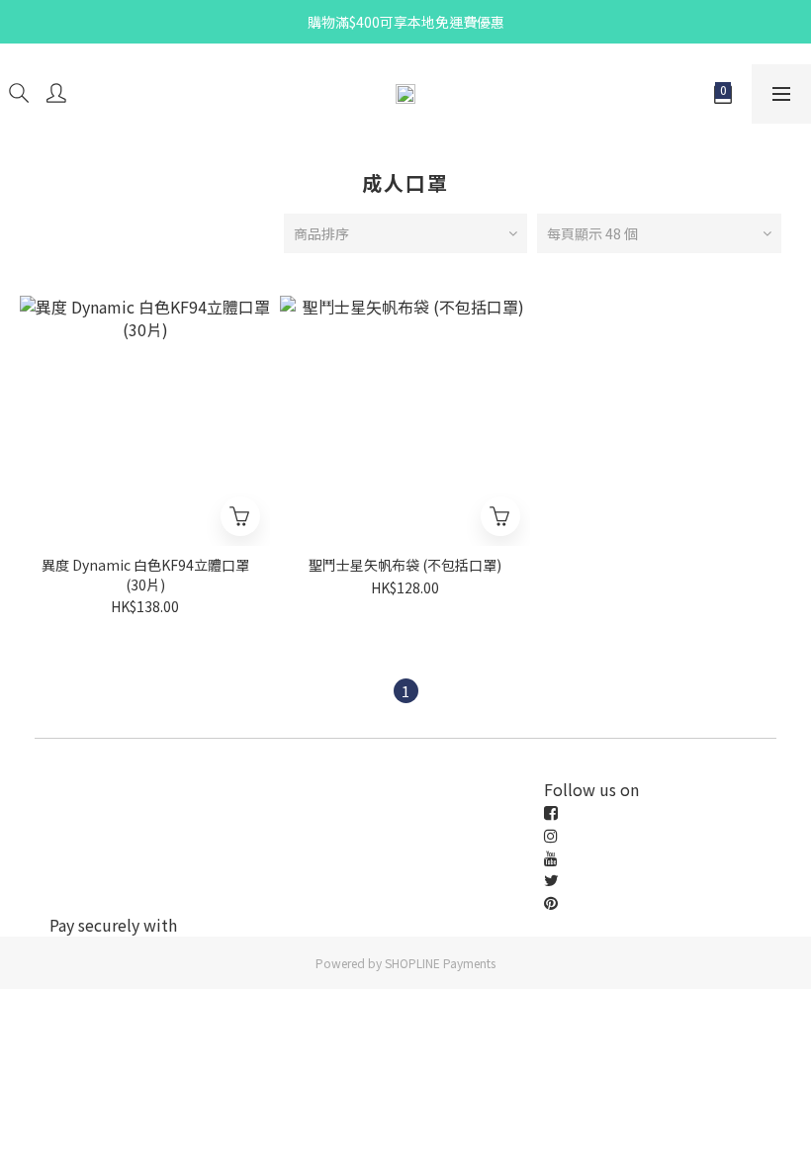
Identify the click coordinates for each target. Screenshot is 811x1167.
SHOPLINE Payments (440, 962)
